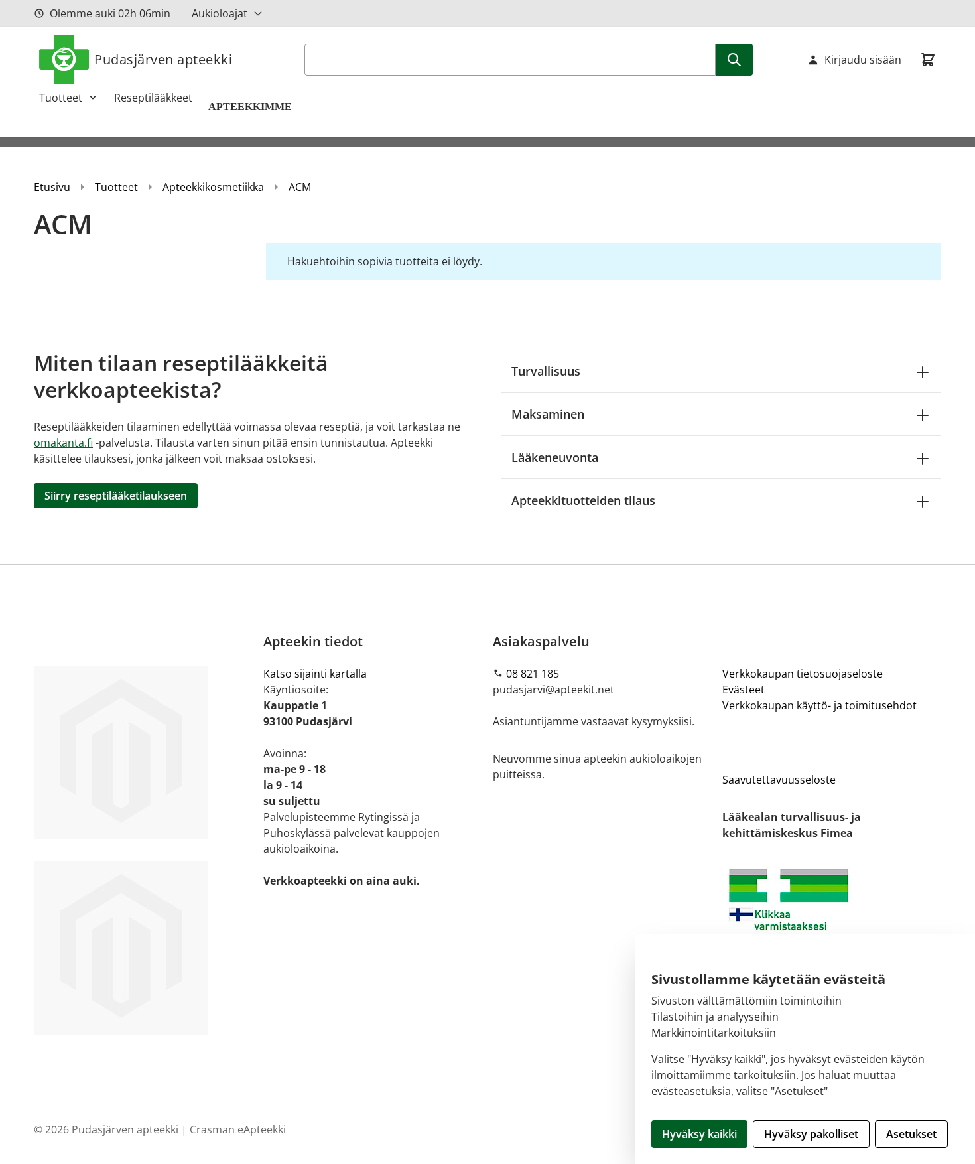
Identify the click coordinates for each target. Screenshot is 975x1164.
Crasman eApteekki (238, 1129)
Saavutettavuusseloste (779, 779)
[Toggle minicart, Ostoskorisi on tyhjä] (928, 59)
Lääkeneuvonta (554, 457)
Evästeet (743, 689)
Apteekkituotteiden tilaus (583, 500)
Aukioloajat (219, 13)
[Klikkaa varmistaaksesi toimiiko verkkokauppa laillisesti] (831, 917)
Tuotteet (60, 97)
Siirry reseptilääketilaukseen (115, 495)
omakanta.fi (63, 442)
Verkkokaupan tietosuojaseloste (802, 673)
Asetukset (911, 1134)
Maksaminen (547, 414)
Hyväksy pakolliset (811, 1134)
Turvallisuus (545, 371)
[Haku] (734, 60)
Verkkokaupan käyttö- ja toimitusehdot (819, 705)
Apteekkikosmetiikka (213, 187)
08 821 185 (532, 673)
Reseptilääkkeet (153, 97)
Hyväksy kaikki (699, 1134)
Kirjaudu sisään (862, 59)
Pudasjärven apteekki (163, 59)
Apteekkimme (251, 106)
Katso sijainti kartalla (315, 673)
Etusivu (52, 187)
